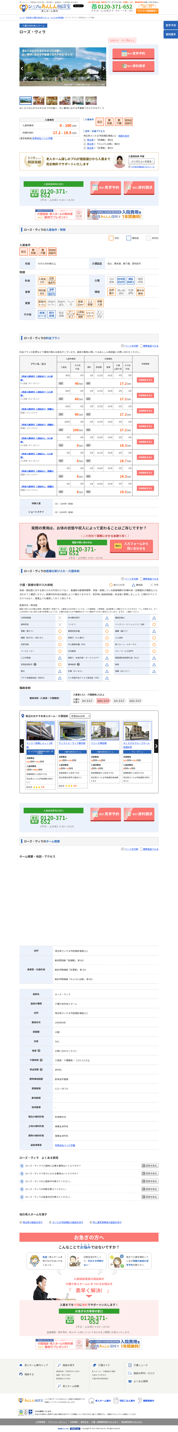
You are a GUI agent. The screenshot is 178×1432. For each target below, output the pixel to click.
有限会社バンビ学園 (42, 138)
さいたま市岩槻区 (57, 17)
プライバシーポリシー (57, 1421)
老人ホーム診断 (71, 1386)
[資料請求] (171, 34)
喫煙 (34, 1050)
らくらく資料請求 (147, 10)
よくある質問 (141, 1381)
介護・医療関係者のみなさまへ (104, 1421)
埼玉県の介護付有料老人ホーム (37, 17)
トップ (21, 17)
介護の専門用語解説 (100, 1378)
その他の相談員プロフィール (143, 166)
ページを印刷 (131, 345)
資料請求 (136, 65)
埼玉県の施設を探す (33, 1222)
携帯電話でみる (151, 345)
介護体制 (34, 1060)
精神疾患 (72, 664)
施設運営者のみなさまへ (132, 1421)
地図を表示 (123, 135)
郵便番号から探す (63, 1378)
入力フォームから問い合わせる (132, 545)
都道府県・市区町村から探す (68, 1371)
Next (103, 68)
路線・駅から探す (63, 1375)
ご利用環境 (40, 1421)
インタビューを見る (141, 161)
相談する (29, 1374)
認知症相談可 (27, 664)
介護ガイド (104, 1365)
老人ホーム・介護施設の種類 (103, 1371)
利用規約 (74, 1421)
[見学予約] (171, 25)
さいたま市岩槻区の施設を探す (67, 1222)
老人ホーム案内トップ (36, 1365)
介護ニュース (141, 1365)
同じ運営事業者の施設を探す (107, 1222)
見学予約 (136, 53)
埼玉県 (90, 139)
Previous (22, 68)
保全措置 (34, 1069)
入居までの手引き (99, 1375)
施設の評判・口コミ (144, 1373)
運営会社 (84, 1421)
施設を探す (69, 1365)
